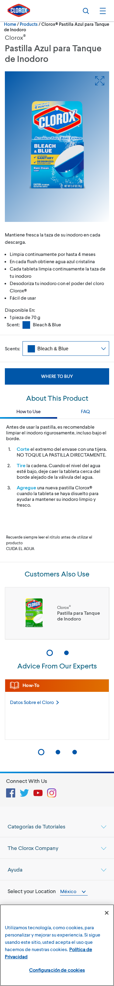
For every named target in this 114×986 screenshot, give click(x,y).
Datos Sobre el (32, 702)
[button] (102, 11)
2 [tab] (66, 653)
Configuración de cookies (57, 970)
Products (29, 24)
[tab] (57, 826)
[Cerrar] (106, 913)
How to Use (28, 411)
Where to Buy (57, 376)
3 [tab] (74, 752)
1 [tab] (50, 653)
